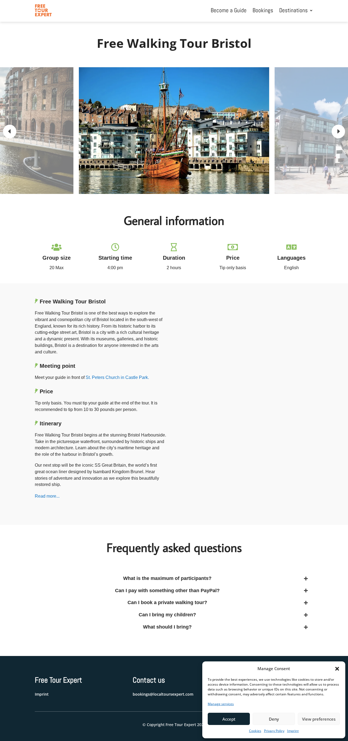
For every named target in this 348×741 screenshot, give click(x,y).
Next (334, 131)
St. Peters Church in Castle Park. (117, 377)
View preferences (318, 719)
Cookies (255, 731)
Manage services (221, 704)
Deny (274, 719)
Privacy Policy (274, 731)
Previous (13, 131)
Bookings (263, 10)
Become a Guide (229, 10)
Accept (228, 719)
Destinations (293, 10)
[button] (337, 668)
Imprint (293, 731)
